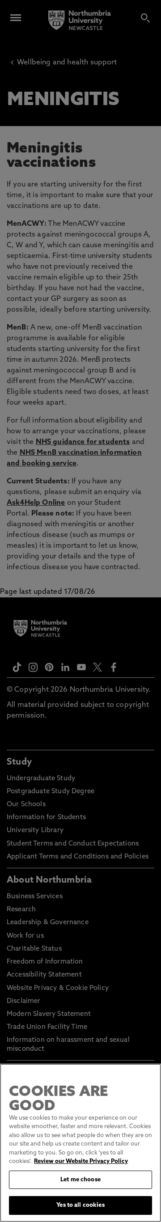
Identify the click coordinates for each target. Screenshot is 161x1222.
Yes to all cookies (80, 1205)
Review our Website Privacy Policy (81, 1161)
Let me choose (80, 1180)
